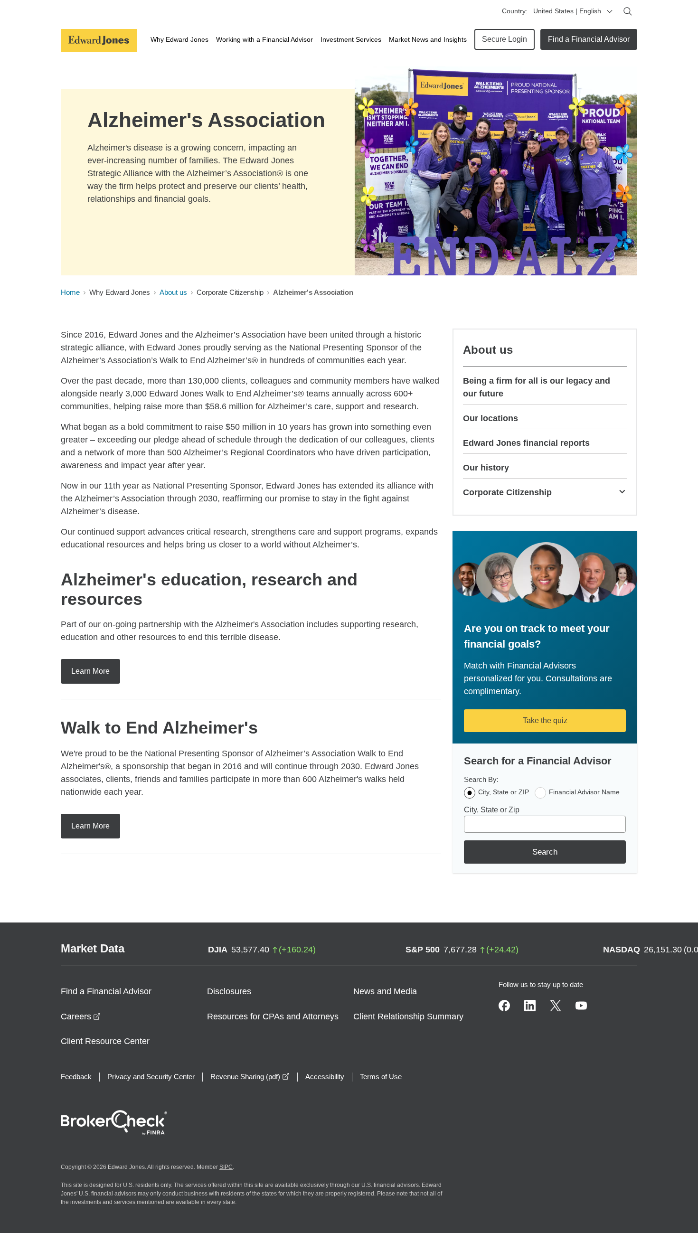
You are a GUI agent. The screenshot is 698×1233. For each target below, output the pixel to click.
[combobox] (545, 824)
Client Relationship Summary (408, 1016)
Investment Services (351, 39)
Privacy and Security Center (151, 1077)
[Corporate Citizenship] (622, 491)
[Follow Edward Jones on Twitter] (555, 1005)
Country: (515, 11)
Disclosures (229, 991)
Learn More (90, 671)
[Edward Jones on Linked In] (530, 1005)
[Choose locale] (609, 11)
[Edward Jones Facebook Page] (504, 1005)
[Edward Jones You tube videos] (581, 1005)
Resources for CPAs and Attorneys (273, 1016)
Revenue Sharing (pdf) (250, 1077)
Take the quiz (545, 720)
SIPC (226, 1167)
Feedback (76, 1077)
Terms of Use (381, 1077)
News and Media (385, 991)
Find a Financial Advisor (589, 39)
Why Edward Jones (179, 39)
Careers (81, 1016)
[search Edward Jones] (627, 11)
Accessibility (324, 1077)
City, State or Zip (491, 810)
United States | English (567, 11)
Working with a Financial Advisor (264, 39)
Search (544, 852)
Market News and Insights (428, 39)
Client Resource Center (105, 1041)
